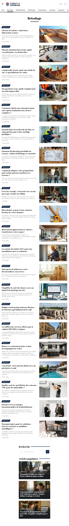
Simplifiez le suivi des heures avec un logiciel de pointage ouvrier (18, 289)
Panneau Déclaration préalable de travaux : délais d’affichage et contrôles (19, 152)
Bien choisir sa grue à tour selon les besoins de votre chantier (17, 211)
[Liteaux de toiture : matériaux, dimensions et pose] (53, 34)
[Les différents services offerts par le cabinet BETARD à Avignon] (53, 330)
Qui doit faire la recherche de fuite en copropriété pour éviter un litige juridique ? (18, 131)
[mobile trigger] (3, 4)
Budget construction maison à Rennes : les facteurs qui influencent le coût (18, 308)
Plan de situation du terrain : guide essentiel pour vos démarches (17, 51)
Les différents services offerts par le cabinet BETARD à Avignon (17, 328)
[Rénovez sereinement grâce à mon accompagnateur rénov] (53, 350)
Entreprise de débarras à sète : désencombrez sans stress (15, 270)
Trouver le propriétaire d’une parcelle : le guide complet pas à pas (34, 513)
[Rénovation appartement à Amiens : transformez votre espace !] (53, 233)
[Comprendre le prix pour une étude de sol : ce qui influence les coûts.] (53, 73)
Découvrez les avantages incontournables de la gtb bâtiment (17, 405)
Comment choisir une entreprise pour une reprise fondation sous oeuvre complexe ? (18, 110)
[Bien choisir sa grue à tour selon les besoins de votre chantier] (53, 214)
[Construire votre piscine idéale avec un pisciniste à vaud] (53, 369)
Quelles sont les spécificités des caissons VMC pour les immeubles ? (19, 386)
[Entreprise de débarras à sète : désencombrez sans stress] (53, 272)
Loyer (21, 489)
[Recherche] (60, 4)
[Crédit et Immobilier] (13, 4)
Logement (22, 471)
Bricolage (6, 27)
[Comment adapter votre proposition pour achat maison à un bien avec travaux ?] (53, 174)
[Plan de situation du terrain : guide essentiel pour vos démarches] (53, 53)
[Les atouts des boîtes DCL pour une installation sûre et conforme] (53, 252)
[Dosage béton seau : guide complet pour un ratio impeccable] (53, 92)
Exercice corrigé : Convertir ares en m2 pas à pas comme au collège (19, 192)
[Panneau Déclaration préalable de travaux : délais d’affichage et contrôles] (53, 155)
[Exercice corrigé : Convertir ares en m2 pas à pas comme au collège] (53, 194)
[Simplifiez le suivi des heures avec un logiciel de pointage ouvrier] (53, 291)
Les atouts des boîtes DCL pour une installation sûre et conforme (17, 250)
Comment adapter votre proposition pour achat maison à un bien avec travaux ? (17, 172)
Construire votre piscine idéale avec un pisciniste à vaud (19, 366)
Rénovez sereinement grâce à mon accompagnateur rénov (16, 347)
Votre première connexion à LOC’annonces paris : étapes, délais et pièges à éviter (32, 494)
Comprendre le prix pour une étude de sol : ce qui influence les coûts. (18, 71)
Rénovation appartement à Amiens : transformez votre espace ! (17, 230)
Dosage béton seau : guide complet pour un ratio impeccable (19, 90)
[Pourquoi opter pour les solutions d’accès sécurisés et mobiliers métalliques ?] (53, 429)
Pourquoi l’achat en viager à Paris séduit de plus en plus (32, 475)
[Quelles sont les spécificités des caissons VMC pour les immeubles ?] (53, 389)
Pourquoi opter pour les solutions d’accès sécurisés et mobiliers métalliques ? (16, 426)
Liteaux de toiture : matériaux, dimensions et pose (15, 31)
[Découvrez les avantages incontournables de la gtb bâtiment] (53, 408)
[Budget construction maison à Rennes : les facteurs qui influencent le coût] (53, 311)
